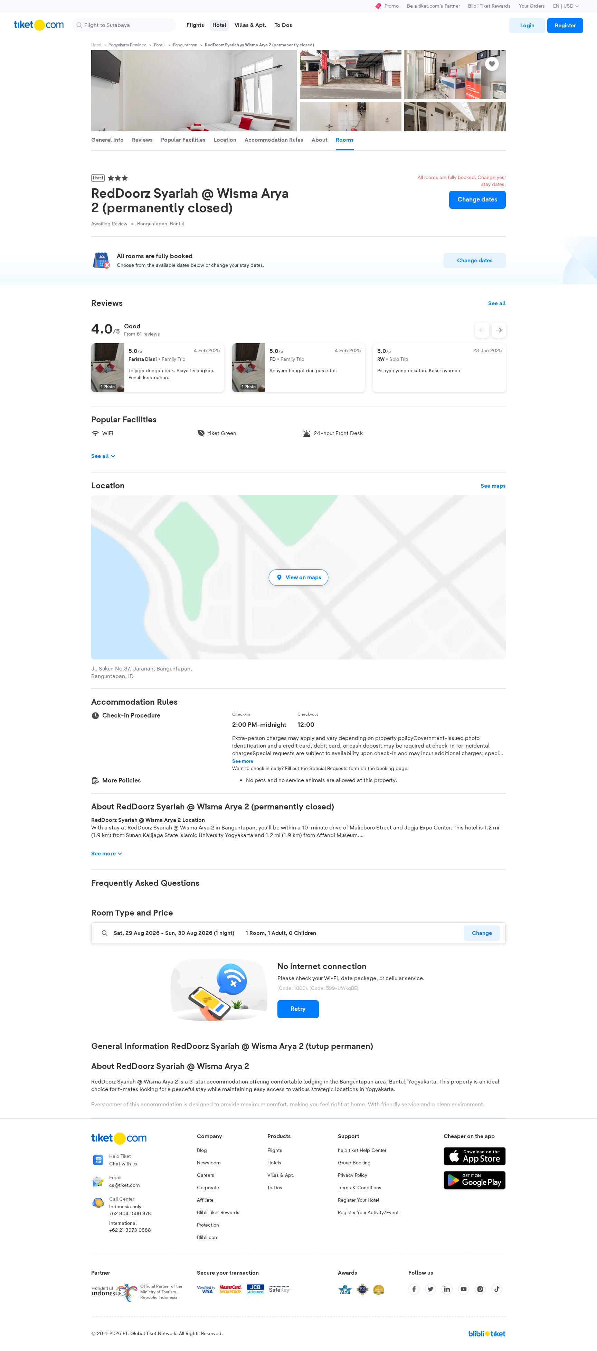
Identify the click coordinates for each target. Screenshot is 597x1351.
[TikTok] (496, 1289)
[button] (298, 577)
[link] (527, 25)
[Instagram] (480, 1289)
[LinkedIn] (447, 1289)
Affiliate (205, 1200)
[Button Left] (482, 330)
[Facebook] (413, 1289)
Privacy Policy (352, 1175)
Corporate (208, 1188)
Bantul (159, 45)
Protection (208, 1225)
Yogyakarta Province (127, 45)
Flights (274, 1150)
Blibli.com (208, 1238)
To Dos (274, 1188)
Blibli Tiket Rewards (489, 6)
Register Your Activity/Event (368, 1213)
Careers (205, 1175)
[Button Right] (499, 330)
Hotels (274, 1163)
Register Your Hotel (358, 1200)
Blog (202, 1150)
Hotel (96, 45)
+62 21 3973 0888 (130, 1230)
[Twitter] (430, 1289)
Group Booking (354, 1163)
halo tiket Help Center (362, 1150)
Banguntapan (185, 45)
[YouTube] (463, 1289)
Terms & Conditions (359, 1188)
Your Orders (532, 6)
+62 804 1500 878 (130, 1214)
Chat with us (123, 1164)
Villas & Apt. (280, 1175)
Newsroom (209, 1163)
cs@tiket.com (124, 1185)
